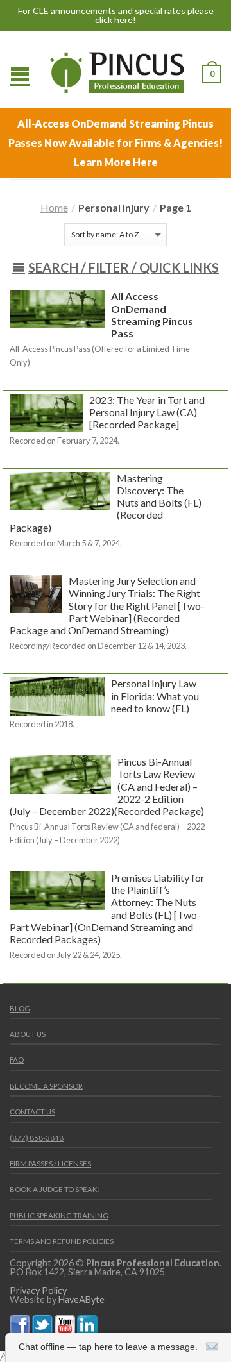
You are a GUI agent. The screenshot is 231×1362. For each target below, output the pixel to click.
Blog (20, 1008)
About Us (28, 1034)
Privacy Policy (38, 1290)
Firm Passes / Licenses (50, 1163)
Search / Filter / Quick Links (123, 267)
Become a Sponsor (46, 1086)
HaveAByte (81, 1299)
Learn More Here (116, 162)
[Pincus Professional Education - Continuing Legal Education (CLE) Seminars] (117, 69)
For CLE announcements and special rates (116, 15)
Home (54, 207)
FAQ (17, 1059)
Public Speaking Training (59, 1215)
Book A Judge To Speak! (55, 1189)
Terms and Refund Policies (62, 1241)
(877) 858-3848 (37, 1138)
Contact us (32, 1111)
